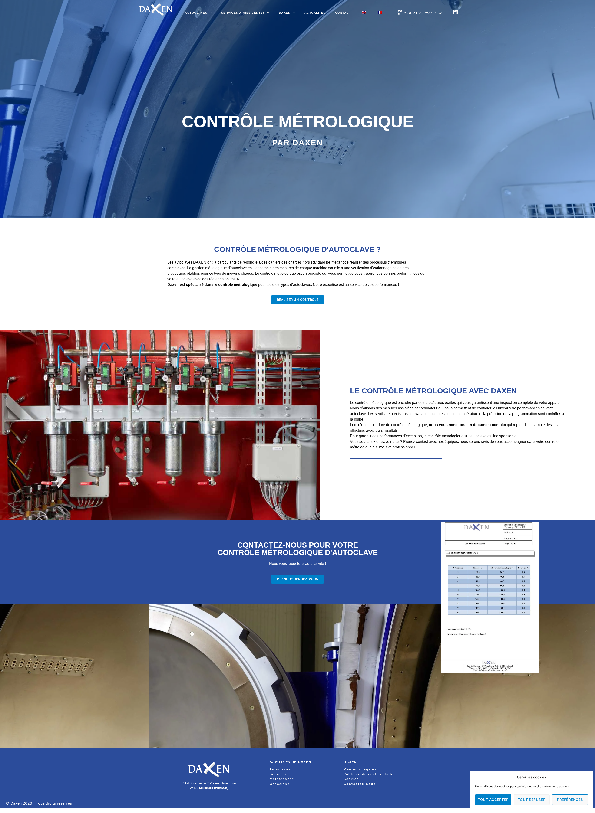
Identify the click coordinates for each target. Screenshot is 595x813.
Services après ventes (243, 12)
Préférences (570, 799)
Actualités (315, 12)
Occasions (280, 784)
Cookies (351, 779)
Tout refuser (532, 799)
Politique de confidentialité (370, 774)
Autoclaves (196, 12)
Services (278, 774)
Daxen (285, 12)
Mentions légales (360, 769)
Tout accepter (493, 799)
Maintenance (282, 779)
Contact (343, 12)
